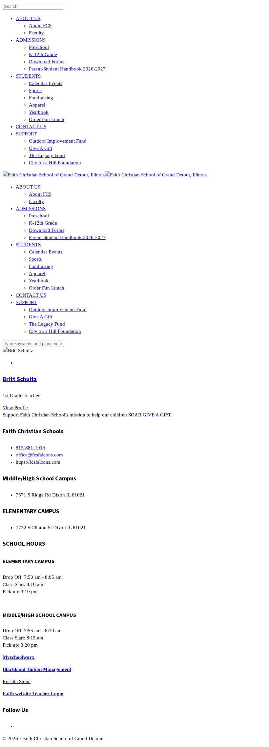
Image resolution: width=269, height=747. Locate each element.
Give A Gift (40, 148)
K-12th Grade (43, 54)
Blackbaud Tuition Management (37, 669)
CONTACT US (31, 126)
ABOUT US (28, 18)
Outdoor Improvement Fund (58, 141)
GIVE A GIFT (157, 414)
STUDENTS (28, 76)
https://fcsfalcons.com (38, 462)
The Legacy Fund (47, 155)
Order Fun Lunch (46, 119)
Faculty (36, 32)
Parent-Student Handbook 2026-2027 (67, 68)
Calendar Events (45, 83)
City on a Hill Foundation (55, 162)
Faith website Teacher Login (33, 693)
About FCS (40, 25)
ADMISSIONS (31, 40)
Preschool (39, 47)
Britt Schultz (20, 379)
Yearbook (39, 112)
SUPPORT (26, 133)
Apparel (37, 105)
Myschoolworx (18, 657)
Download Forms (46, 61)
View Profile (15, 407)
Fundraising (41, 97)
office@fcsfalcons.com (39, 454)
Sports (35, 90)
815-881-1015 (30, 447)
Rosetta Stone (17, 681)
